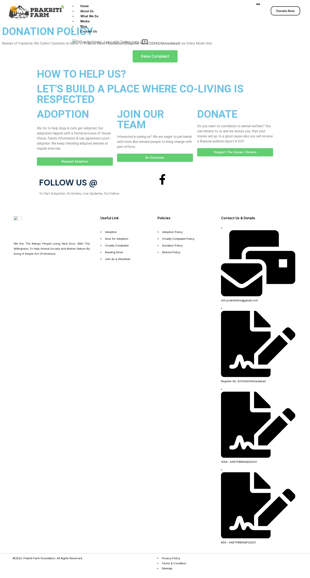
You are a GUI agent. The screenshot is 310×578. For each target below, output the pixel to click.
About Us (87, 11)
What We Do (89, 16)
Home (84, 6)
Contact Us (88, 31)
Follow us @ (68, 182)
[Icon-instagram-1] (173, 179)
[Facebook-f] (162, 179)
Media (85, 21)
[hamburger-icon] (258, 4)
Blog (83, 26)
